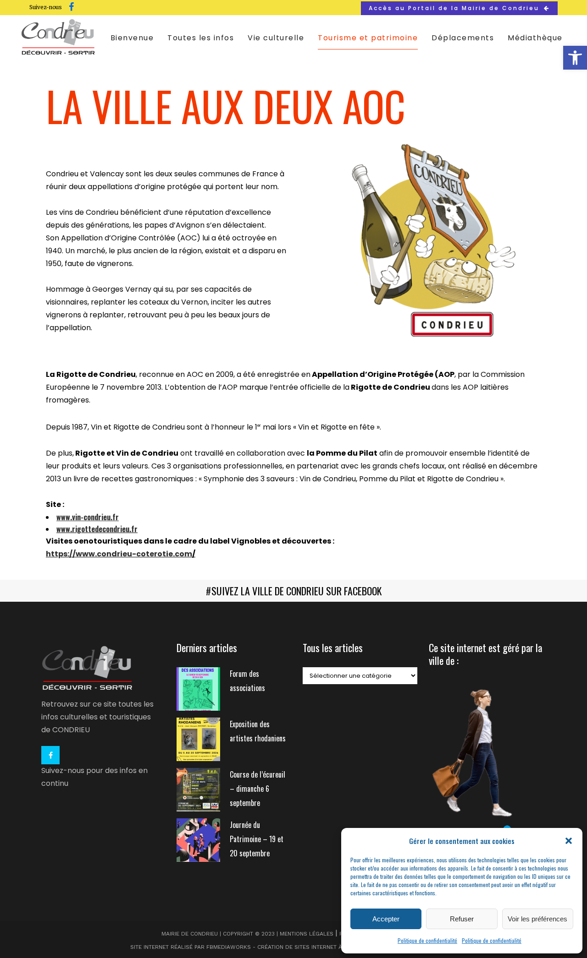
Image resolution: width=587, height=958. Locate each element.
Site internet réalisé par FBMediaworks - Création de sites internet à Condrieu (250, 947)
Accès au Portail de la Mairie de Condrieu (454, 8)
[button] (575, 58)
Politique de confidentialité (427, 940)
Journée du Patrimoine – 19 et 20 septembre (256, 839)
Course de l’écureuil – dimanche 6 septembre (257, 788)
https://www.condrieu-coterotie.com (119, 554)
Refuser (462, 919)
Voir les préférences (537, 919)
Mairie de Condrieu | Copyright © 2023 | (220, 934)
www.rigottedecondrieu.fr (97, 528)
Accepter (385, 919)
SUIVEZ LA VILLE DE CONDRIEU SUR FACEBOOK (296, 590)
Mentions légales (306, 934)
